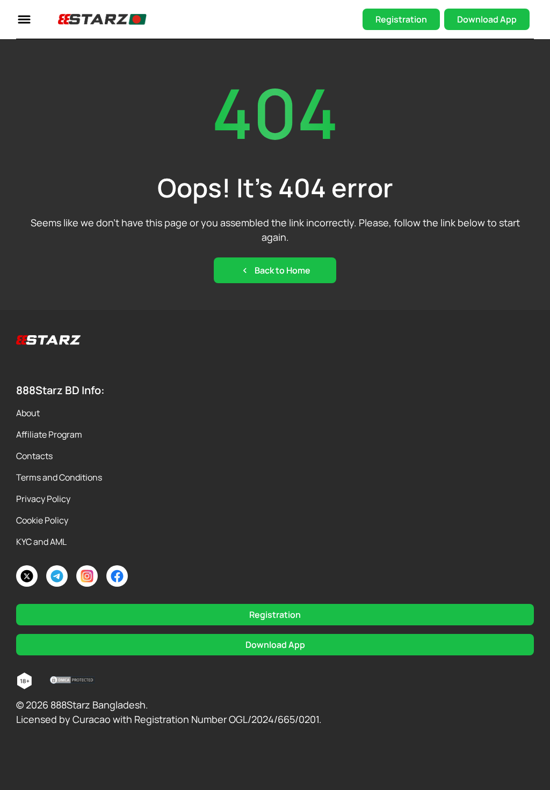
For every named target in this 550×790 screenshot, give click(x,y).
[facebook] (117, 576)
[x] (27, 576)
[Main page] (102, 19)
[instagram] (87, 576)
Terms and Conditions (59, 477)
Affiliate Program (49, 434)
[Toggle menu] (24, 19)
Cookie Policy (42, 520)
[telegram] (57, 576)
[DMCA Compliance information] (73, 681)
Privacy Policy (43, 499)
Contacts (34, 456)
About (28, 413)
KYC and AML (41, 542)
